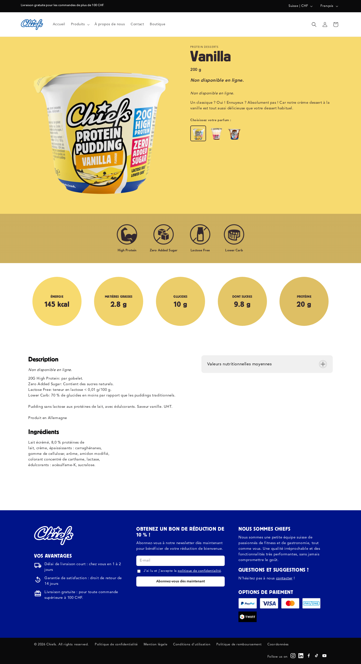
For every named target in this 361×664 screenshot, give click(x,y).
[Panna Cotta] (216, 133)
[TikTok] (316, 655)
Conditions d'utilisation (191, 644)
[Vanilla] (198, 133)
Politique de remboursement (239, 644)
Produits (78, 24)
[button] (80, 24)
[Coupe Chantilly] (234, 133)
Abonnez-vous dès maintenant (180, 581)
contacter (284, 578)
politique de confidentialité (199, 571)
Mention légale (155, 644)
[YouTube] (324, 655)
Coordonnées (278, 644)
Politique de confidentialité (116, 644)
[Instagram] (293, 655)
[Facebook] (308, 655)
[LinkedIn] (300, 655)
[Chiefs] (53, 535)
